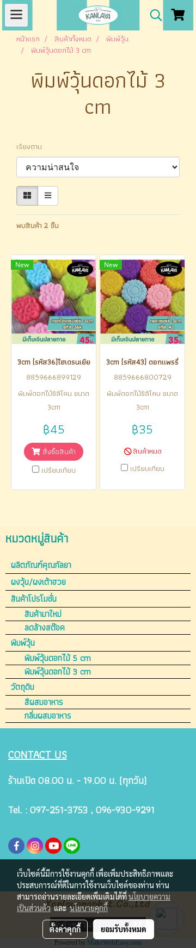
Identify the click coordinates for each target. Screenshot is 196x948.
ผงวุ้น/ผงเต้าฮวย (38, 581)
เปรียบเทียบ (58, 469)
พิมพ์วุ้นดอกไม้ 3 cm (57, 671)
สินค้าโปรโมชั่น (34, 598)
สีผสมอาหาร (43, 702)
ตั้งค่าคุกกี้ (65, 929)
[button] (152, 15)
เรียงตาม (32, 146)
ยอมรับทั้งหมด (123, 929)
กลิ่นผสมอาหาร (47, 715)
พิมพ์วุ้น (23, 642)
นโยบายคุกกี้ (89, 908)
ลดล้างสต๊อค (44, 627)
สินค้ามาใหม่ (43, 614)
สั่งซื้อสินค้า (58, 451)
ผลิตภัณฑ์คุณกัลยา (41, 565)
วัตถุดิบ (22, 686)
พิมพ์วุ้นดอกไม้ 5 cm (57, 658)
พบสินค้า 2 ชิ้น (37, 225)
